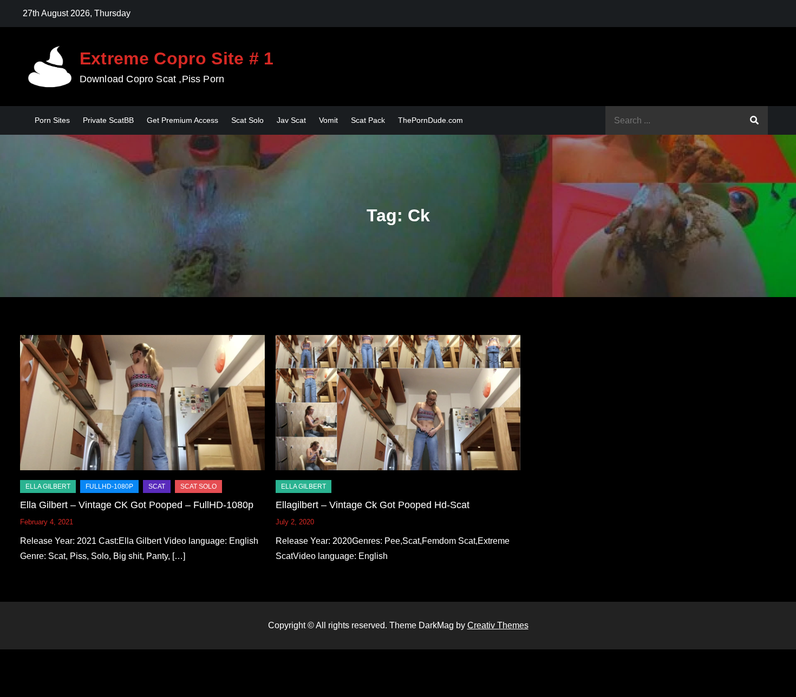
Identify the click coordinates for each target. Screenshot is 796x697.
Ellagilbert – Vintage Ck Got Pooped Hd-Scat (372, 504)
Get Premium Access (182, 120)
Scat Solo (247, 120)
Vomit (328, 120)
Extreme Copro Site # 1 (177, 58)
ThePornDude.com (430, 120)
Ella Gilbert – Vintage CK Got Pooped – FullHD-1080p (136, 504)
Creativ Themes (498, 625)
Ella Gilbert (47, 486)
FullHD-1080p (109, 486)
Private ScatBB (108, 120)
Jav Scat (291, 120)
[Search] (754, 120)
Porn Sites (52, 120)
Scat (156, 486)
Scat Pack (368, 120)
